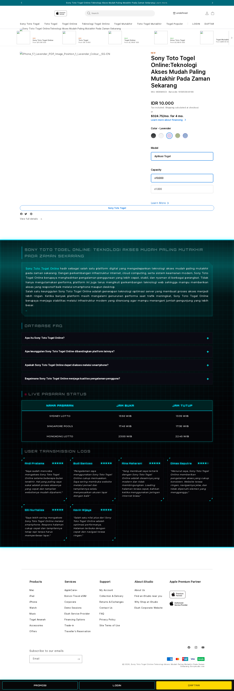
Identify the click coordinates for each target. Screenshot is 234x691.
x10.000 (158, 178)
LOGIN (117, 685)
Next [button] (212, 2)
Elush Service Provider (77, 613)
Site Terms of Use (109, 625)
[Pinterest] (32, 214)
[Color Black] (153, 135)
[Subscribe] (78, 659)
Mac (31, 590)
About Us (140, 590)
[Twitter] (26, 214)
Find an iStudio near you (148, 596)
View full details (29, 219)
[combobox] (120, 13)
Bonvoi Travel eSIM (75, 596)
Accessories (36, 625)
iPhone (33, 602)
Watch (33, 608)
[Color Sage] (177, 135)
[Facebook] (22, 214)
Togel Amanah (37, 619)
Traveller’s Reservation (77, 631)
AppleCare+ (71, 590)
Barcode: (173, 92)
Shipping (170, 108)
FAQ (101, 613)
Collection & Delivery (111, 596)
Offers (33, 631)
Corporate (70, 602)
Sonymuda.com (197, 666)
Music (32, 613)
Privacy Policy (107, 619)
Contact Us (106, 608)
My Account (106, 590)
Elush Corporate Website (149, 608)
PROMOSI (40, 685)
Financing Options (74, 619)
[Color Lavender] (169, 135)
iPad (31, 596)
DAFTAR (194, 685)
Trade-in (69, 625)
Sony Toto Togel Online (42, 268)
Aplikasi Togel (162, 156)
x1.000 (158, 189)
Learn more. (161, 3)
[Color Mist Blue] (185, 135)
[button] (30, 24)
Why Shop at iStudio (146, 602)
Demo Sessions (73, 608)
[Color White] (161, 135)
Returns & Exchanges (111, 602)
